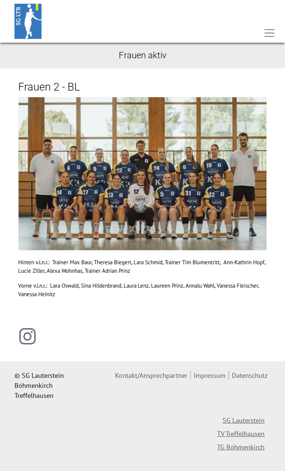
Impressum (210, 375)
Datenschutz (250, 375)
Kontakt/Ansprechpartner (151, 375)
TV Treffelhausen (241, 433)
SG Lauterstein (244, 420)
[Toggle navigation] (269, 33)
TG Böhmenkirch (241, 447)
